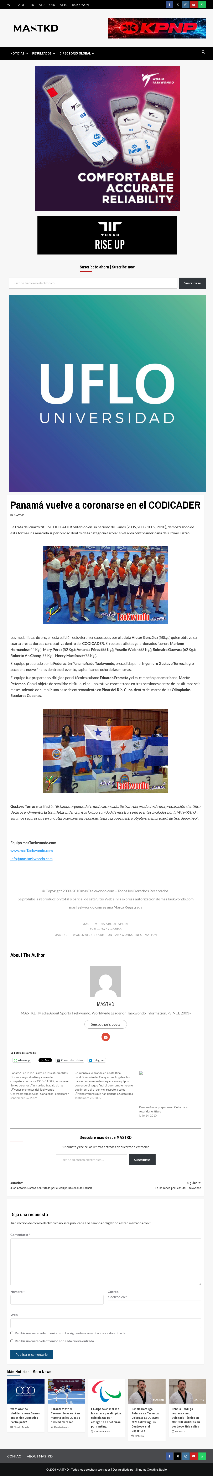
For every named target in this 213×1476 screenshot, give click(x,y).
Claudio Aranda (21, 1427)
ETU (31, 4)
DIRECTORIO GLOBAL (75, 53)
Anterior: (51, 1185)
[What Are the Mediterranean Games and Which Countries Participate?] (26, 1391)
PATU (20, 4)
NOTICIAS (17, 53)
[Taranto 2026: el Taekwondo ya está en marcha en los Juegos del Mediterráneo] (66, 1391)
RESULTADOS (42, 53)
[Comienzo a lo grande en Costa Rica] (107, 1085)
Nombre (17, 1292)
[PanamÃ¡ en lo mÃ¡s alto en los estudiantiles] (42, 1085)
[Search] (203, 52)
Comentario (20, 1234)
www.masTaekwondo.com (31, 850)
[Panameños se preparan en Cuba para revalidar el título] (169, 1088)
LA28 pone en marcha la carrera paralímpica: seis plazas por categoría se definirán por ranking (106, 1418)
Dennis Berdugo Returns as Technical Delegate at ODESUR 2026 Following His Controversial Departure (145, 1420)
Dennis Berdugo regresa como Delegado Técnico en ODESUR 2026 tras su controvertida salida (186, 1418)
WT (9, 4)
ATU (42, 4)
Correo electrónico (117, 1294)
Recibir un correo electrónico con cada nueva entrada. (55, 1341)
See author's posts (105, 1024)
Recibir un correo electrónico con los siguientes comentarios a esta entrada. (70, 1333)
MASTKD (19, 515)
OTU (52, 4)
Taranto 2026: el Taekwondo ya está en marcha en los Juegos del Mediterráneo (65, 1415)
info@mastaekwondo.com (31, 858)
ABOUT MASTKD (40, 1456)
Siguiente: (178, 1185)
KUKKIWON (80, 4)
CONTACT (15, 1456)
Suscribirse (142, 1160)
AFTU (63, 4)
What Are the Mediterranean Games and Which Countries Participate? (25, 1415)
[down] (26, 53)
